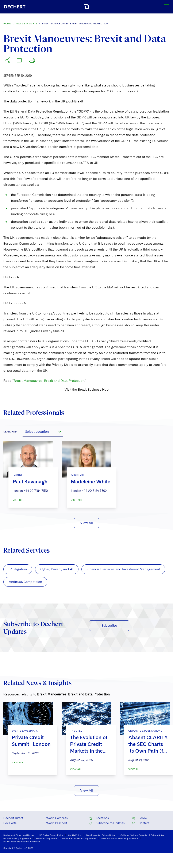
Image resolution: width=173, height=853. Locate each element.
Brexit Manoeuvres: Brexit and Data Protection (49, 381)
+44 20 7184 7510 (36, 490)
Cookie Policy (74, 835)
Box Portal (10, 823)
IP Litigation (18, 569)
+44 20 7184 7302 (94, 490)
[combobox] (43, 431)
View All (86, 523)
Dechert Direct (13, 818)
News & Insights (26, 23)
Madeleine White (90, 482)
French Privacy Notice (46, 838)
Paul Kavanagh (30, 482)
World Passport (56, 823)
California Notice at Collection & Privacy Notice (142, 835)
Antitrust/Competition (25, 582)
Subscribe (109, 625)
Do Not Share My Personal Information (22, 841)
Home (7, 23)
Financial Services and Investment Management (123, 569)
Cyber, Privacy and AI (56, 569)
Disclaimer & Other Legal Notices (18, 835)
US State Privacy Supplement (17, 838)
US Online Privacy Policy (51, 835)
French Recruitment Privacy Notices (79, 838)
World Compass (57, 818)
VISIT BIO (18, 500)
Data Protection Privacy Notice (100, 835)
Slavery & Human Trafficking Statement (119, 838)
